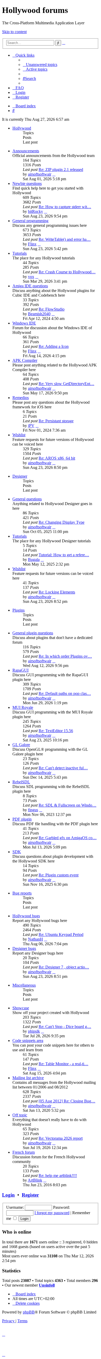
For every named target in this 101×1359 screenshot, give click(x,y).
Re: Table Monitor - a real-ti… (63, 1064)
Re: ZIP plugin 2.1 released (61, 169)
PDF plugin (22, 819)
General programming (30, 221)
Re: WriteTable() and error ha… (65, 239)
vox (31, 276)
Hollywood (21, 128)
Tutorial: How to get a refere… (64, 555)
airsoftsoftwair (39, 174)
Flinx (32, 244)
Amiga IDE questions (30, 286)
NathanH (35, 939)
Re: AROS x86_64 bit (57, 458)
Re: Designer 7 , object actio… (64, 967)
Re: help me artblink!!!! (58, 1175)
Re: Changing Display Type (61, 522)
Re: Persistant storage (56, 421)
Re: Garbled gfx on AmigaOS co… (68, 838)
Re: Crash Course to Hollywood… (67, 272)
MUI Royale (22, 707)
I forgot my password (51, 1213)
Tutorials (19, 253)
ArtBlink (35, 1180)
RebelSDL (21, 782)
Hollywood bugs (26, 916)
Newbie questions (27, 183)
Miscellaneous (24, 985)
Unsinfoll (47, 1285)
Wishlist (18, 435)
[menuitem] (40, 64)
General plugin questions (32, 633)
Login (8, 1195)
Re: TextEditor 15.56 (56, 731)
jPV (31, 425)
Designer (19, 476)
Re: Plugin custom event (58, 875)
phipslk (34, 1031)
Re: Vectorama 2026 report (61, 1138)
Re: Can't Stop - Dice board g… (65, 1026)
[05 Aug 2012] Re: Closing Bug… (67, 1101)
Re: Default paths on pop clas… (65, 693)
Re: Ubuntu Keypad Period (61, 934)
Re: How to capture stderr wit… (65, 207)
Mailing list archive (28, 1078)
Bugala (34, 559)
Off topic (19, 1115)
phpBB (29, 1312)
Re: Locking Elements (57, 592)
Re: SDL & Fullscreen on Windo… (67, 805)
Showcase (20, 1008)
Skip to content (14, 31)
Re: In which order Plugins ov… (65, 656)
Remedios (20, 397)
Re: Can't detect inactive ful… (63, 768)
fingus (33, 810)
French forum (23, 1152)
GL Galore (21, 744)
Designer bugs (24, 948)
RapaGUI (20, 670)
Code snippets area (27, 1040)
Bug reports (22, 893)
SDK (16, 852)
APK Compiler (24, 360)
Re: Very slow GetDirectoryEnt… (66, 383)
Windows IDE (24, 323)
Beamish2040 (39, 314)
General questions (27, 499)
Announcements (25, 151)
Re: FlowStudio (51, 309)
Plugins (18, 610)
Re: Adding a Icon (54, 346)
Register (30, 1195)
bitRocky (35, 211)
